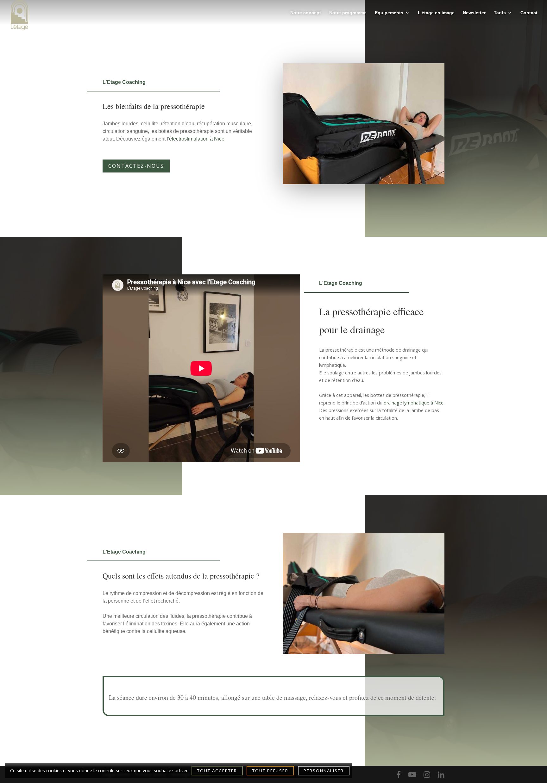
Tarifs (500, 12)
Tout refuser (270, 771)
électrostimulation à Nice (196, 138)
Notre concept (305, 12)
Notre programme (348, 12)
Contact (529, 12)
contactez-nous (136, 165)
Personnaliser (324, 771)
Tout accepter (217, 771)
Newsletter (474, 12)
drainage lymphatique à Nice (413, 403)
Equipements (389, 12)
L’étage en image (436, 12)
